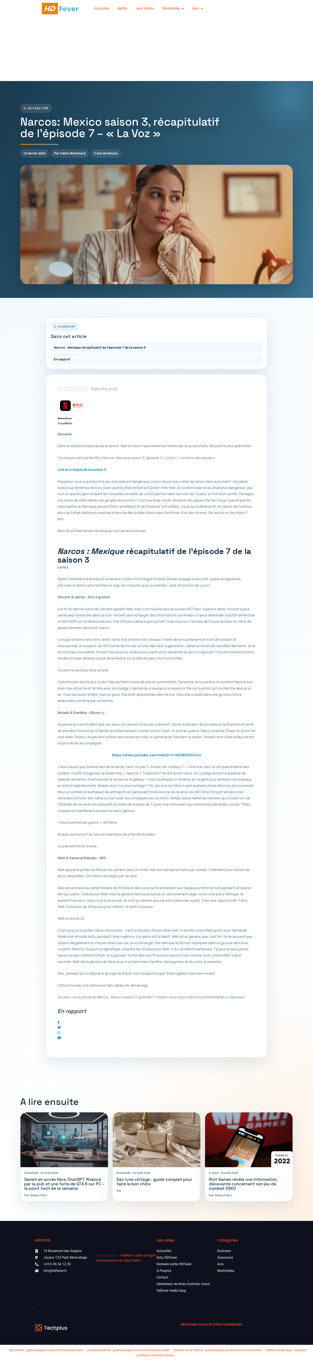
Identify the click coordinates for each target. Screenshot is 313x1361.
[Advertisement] (156, 49)
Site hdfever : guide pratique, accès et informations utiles (46, 1350)
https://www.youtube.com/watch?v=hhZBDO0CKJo (156, 755)
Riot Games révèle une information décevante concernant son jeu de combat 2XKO (243, 1184)
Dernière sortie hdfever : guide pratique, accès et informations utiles (217, 1350)
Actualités (101, 8)
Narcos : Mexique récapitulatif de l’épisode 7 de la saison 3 (100, 347)
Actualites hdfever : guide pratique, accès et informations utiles (128, 1350)
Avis (195, 8)
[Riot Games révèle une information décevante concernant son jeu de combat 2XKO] (249, 1139)
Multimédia (170, 8)
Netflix (122, 8)
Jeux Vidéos (145, 8)
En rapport (62, 359)
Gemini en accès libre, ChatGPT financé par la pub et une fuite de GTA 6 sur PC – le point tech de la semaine (64, 1184)
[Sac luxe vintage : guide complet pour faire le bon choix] (156, 1139)
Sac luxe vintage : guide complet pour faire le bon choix (154, 1182)
